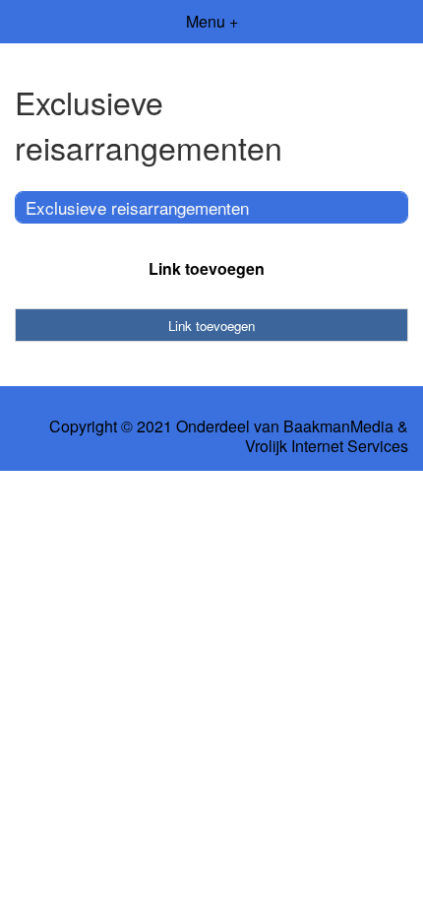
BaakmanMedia (338, 426)
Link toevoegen (207, 268)
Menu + (212, 21)
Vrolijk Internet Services (326, 446)
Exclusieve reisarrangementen (137, 207)
